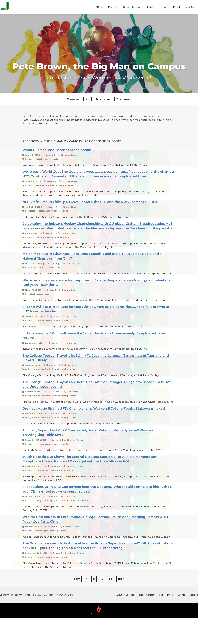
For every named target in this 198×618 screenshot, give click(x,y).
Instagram (125, 99)
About (99, 7)
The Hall (163, 7)
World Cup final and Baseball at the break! (56, 150)
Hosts (125, 7)
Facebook (104, 99)
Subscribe (191, 7)
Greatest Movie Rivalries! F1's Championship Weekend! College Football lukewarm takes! (93, 408)
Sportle (177, 7)
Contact (137, 7)
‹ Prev (76, 579)
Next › (121, 579)
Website (74, 99)
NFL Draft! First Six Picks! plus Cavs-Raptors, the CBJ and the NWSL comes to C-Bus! (90, 202)
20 (110, 579)
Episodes (112, 7)
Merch (150, 7)
